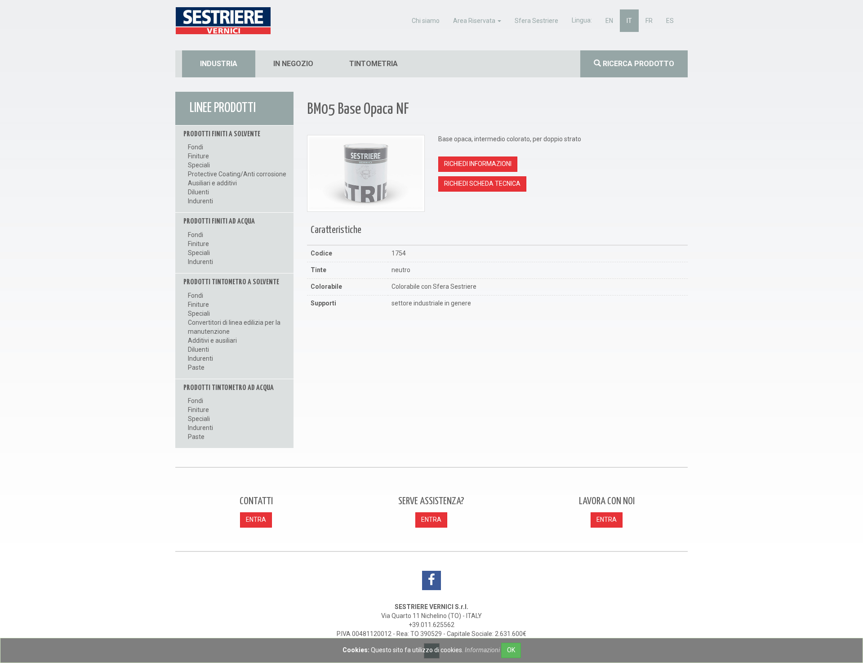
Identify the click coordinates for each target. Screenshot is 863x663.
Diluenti (198, 192)
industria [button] (218, 63)
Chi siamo (426, 20)
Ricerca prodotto (637, 63)
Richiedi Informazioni (478, 163)
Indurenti (200, 201)
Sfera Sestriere (536, 20)
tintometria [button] (373, 63)
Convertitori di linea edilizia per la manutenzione (234, 327)
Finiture (198, 156)
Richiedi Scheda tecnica (482, 183)
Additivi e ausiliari (212, 340)
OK (511, 650)
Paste (196, 367)
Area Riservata (475, 20)
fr (649, 20)
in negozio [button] (293, 63)
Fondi (195, 147)
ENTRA (256, 519)
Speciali (199, 165)
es (670, 20)
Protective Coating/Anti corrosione (237, 174)
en (609, 20)
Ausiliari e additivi (212, 183)
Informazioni (482, 650)
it (629, 20)
